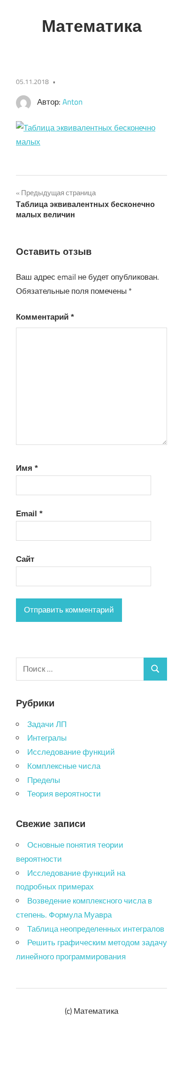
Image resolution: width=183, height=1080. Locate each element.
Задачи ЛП (47, 724)
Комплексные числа (63, 766)
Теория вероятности (64, 794)
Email (29, 513)
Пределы (43, 780)
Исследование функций (71, 752)
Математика (92, 26)
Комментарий (45, 317)
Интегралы (47, 738)
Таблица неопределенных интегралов (95, 929)
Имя (27, 468)
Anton (72, 102)
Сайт (25, 559)
